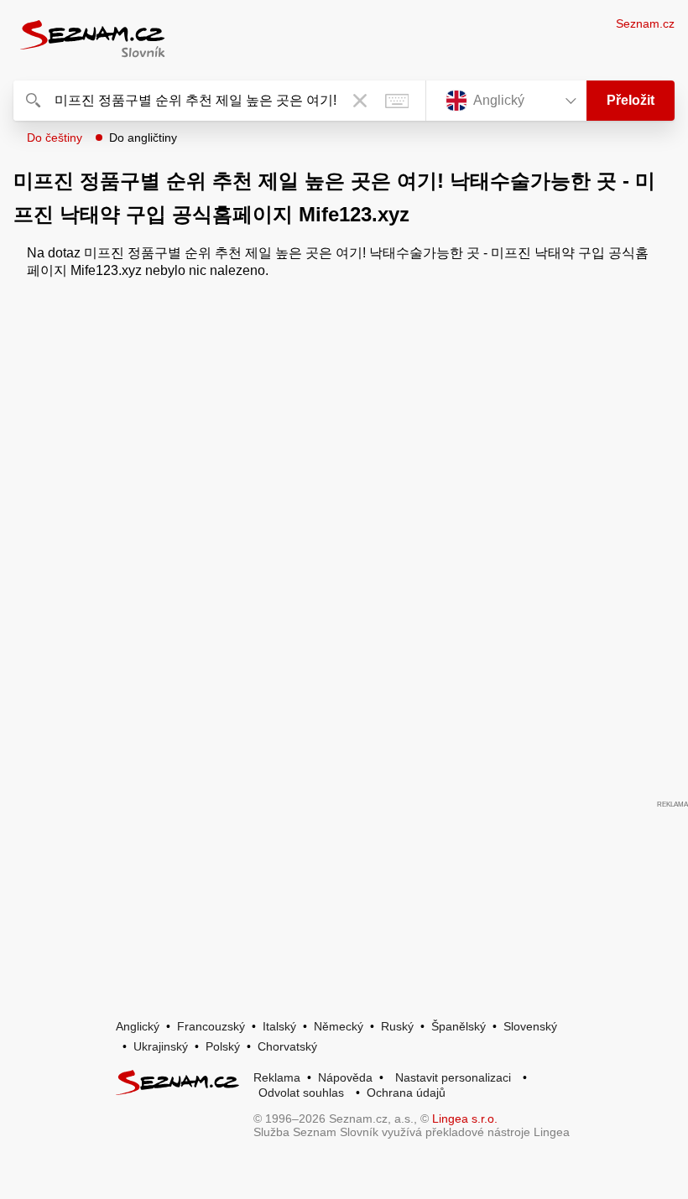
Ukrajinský (160, 1046)
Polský (223, 1046)
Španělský (458, 1026)
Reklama (276, 1077)
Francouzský (211, 1026)
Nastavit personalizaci (453, 1077)
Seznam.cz (645, 23)
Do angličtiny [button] (143, 137)
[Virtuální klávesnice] (396, 100)
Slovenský (530, 1026)
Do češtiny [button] (54, 137)
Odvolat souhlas (301, 1092)
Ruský (397, 1026)
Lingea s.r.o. (465, 1118)
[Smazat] (359, 100)
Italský (279, 1026)
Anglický (137, 1026)
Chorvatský (287, 1046)
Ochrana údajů (406, 1092)
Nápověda (345, 1077)
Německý (338, 1026)
